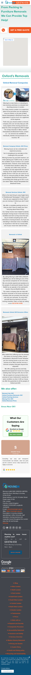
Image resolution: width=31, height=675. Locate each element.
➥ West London (15, 586)
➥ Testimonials (15, 613)
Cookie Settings (6, 668)
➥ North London (15, 590)
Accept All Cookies (8, 671)
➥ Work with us (15, 620)
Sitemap (5, 523)
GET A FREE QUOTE (19, 30)
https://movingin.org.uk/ (14, 511)
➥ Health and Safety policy (15, 650)
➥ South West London (15, 600)
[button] (3, 455)
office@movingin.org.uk (14, 509)
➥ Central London (15, 603)
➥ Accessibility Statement (15, 630)
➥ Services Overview (15, 637)
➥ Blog (15, 583)
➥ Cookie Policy (15, 647)
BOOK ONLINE (15, 552)
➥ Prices (15, 617)
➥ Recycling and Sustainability (15, 654)
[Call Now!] (11, 542)
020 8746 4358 (17, 303)
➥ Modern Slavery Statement (15, 640)
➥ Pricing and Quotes (16, 643)
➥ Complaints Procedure (16, 627)
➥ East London (15, 593)
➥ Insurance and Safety (15, 633)
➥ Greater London (15, 610)
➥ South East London (15, 596)
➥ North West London (15, 607)
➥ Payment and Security (15, 623)
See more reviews (15, 434)
